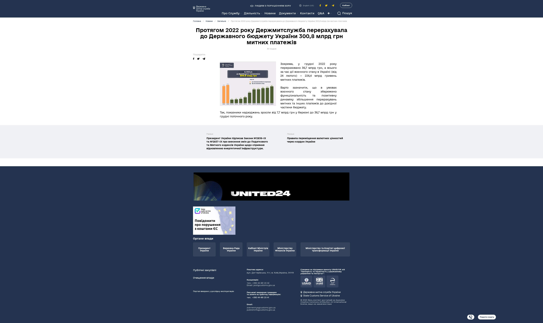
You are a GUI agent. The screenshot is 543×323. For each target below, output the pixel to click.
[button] (270, 5)
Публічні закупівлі (204, 270)
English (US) (308, 5)
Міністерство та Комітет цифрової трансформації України (325, 249)
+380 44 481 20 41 (260, 297)
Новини (209, 21)
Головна (197, 21)
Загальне (221, 21)
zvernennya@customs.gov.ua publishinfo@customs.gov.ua (261, 308)
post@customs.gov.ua (264, 285)
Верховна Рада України (231, 249)
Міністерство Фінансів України (285, 249)
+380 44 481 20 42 (260, 283)
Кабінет (346, 5)
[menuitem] (270, 13)
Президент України (204, 249)
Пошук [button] (346, 13)
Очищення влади (204, 277)
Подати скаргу (487, 317)
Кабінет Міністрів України (258, 249)
